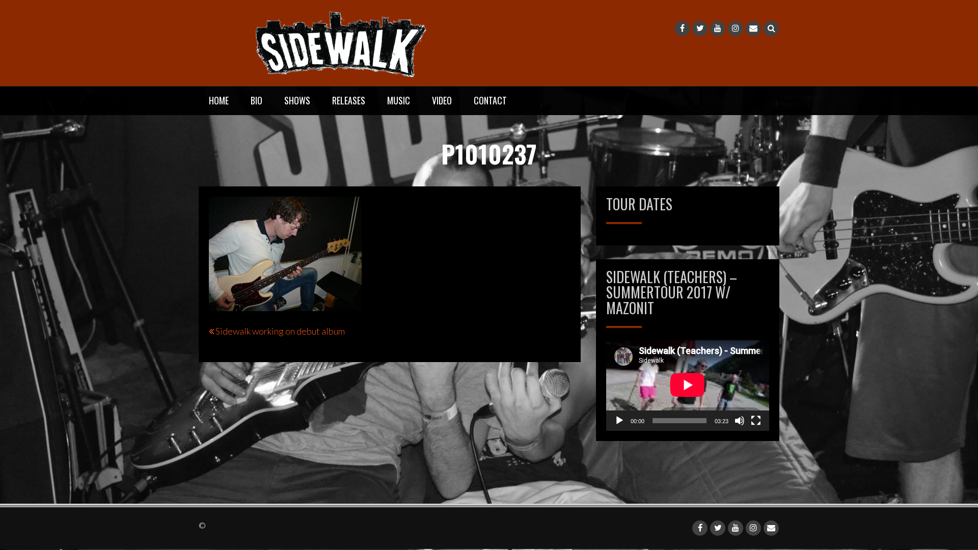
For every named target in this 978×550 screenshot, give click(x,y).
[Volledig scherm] (756, 421)
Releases (348, 100)
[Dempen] (740, 421)
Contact (490, 100)
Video (442, 100)
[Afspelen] (619, 421)
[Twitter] (700, 28)
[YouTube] (717, 28)
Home (219, 100)
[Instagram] (735, 28)
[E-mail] (753, 28)
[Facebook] (682, 28)
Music (398, 100)
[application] (687, 385)
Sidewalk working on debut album (280, 331)
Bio (256, 100)
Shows (297, 100)
